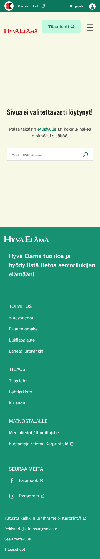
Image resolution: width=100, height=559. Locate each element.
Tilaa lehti (18, 381)
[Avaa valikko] (90, 27)
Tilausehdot (14, 549)
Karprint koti (29, 6)
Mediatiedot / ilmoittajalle (34, 433)
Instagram (29, 496)
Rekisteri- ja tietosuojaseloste (30, 528)
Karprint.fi (71, 518)
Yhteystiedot (21, 318)
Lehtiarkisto (20, 392)
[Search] (85, 154)
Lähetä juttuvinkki (26, 351)
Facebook (28, 480)
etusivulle (47, 129)
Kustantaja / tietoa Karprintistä (38, 444)
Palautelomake (23, 329)
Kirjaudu (17, 403)
